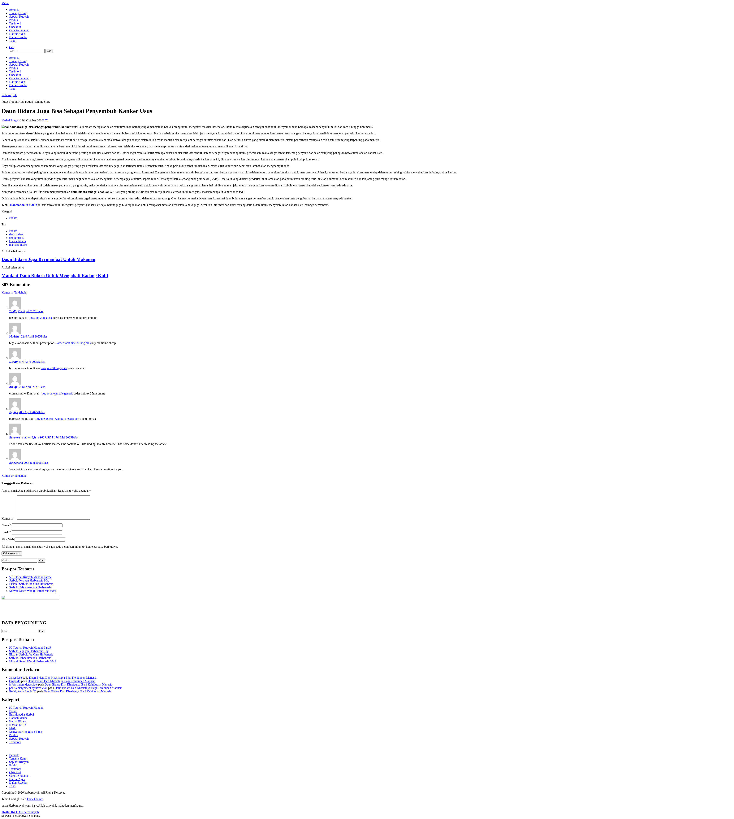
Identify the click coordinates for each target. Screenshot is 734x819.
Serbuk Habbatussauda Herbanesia (30, 587)
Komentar (9, 518)
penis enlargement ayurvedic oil (28, 688)
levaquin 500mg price (54, 368)
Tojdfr (13, 311)
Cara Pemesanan (19, 30)
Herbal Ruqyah (11, 120)
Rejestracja (16, 462)
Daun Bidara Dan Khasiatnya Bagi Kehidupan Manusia (63, 677)
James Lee (15, 677)
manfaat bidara (18, 244)
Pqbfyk (13, 412)
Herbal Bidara (17, 721)
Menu (5, 3)
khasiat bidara (17, 241)
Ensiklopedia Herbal (21, 714)
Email (6, 532)
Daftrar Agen (17, 33)
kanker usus (16, 237)
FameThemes (35, 799)
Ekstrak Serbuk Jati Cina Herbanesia (31, 584)
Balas (39, 311)
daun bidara (16, 234)
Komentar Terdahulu (14, 292)
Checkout (15, 26)
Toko (12, 40)
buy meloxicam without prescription (57, 418)
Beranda (14, 9)
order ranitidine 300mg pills (74, 343)
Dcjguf (13, 361)
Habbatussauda (18, 718)
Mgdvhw (14, 336)
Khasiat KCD (17, 724)
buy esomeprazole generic (57, 393)
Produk (13, 20)
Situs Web (8, 539)
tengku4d (14, 681)
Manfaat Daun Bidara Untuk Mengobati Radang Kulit (55, 275)
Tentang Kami (17, 13)
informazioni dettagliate (23, 684)
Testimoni (15, 23)
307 (45, 120)
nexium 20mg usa (41, 317)
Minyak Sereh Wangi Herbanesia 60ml (32, 590)
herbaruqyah (9, 95)
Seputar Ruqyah (19, 16)
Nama (6, 525)
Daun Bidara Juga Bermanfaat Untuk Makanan (48, 259)
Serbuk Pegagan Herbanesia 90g (29, 580)
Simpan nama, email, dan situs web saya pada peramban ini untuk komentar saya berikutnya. (62, 546)
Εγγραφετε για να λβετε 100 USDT (31, 437)
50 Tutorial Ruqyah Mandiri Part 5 (30, 577)
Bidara (13, 218)
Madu (12, 728)
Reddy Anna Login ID (23, 691)
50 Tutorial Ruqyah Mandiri (26, 707)
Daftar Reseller (18, 37)
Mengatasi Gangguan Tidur (25, 731)
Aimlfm (13, 387)
